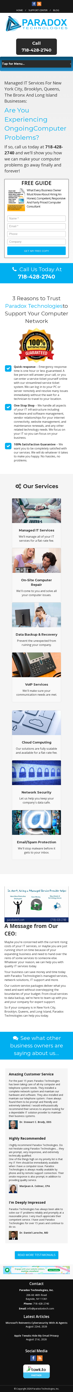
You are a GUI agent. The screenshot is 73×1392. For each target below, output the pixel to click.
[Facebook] (34, 4)
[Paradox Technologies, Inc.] (36, 23)
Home (19, 10)
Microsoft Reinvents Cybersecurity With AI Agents (36, 1322)
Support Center (38, 10)
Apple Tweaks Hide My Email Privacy (36, 1335)
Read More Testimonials (36, 1255)
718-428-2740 (36, 50)
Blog (56, 10)
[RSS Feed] (39, 4)
